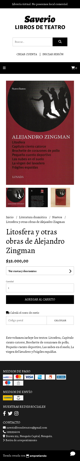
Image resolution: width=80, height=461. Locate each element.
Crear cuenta (27, 54)
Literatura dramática (33, 217)
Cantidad (10, 281)
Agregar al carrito (40, 299)
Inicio (10, 217)
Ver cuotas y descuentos (23, 271)
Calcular (60, 320)
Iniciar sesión (53, 54)
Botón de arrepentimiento (21, 440)
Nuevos (57, 217)
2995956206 (13, 432)
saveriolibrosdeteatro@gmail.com (26, 428)
